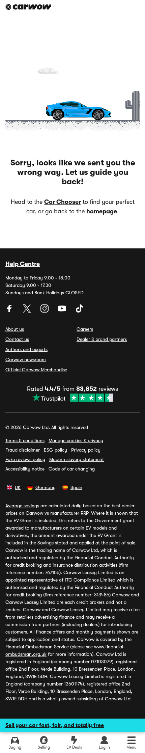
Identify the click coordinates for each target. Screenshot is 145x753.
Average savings (22, 505)
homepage (101, 211)
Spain (76, 487)
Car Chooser (62, 201)
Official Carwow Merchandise (36, 369)
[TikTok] (80, 311)
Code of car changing (72, 469)
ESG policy (55, 450)
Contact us (17, 339)
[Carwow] (28, 7)
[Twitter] (27, 311)
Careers (85, 329)
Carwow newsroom (25, 359)
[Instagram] (45, 311)
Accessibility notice (25, 469)
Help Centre (22, 264)
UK (18, 487)
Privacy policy (85, 450)
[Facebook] (10, 311)
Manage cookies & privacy (76, 440)
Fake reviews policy (25, 459)
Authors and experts (26, 349)
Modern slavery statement (76, 459)
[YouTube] (62, 311)
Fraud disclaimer (22, 450)
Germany (45, 487)
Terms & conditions (25, 440)
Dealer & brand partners (102, 339)
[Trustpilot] (72, 398)
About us (14, 329)
